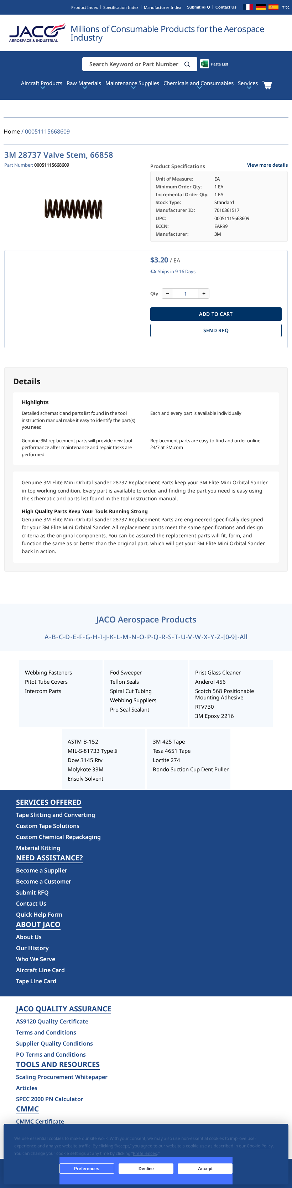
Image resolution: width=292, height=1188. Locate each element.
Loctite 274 (166, 760)
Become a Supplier (41, 870)
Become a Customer (43, 881)
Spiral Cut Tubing (131, 690)
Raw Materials (84, 83)
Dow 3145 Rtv (85, 760)
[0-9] (230, 637)
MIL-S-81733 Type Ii (93, 750)
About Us (29, 937)
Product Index (84, 7)
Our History (32, 948)
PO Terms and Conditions (51, 1054)
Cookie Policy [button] (260, 1146)
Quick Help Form (39, 914)
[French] (248, 8)
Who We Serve (35, 959)
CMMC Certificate (40, 1121)
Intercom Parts (43, 690)
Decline (146, 1168)
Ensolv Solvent (85, 778)
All (243, 637)
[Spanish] (273, 8)
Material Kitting (38, 848)
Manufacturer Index (162, 7)
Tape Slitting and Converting (55, 815)
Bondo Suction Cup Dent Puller (191, 769)
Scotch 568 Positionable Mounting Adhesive (224, 694)
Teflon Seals (124, 681)
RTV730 (204, 706)
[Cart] (267, 85)
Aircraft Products (41, 83)
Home (12, 131)
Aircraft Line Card (40, 970)
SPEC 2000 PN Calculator (49, 1099)
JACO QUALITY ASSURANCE (63, 1008)
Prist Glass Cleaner (218, 672)
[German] (260, 8)
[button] (187, 64)
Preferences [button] (145, 1153)
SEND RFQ (216, 330)
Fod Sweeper (126, 672)
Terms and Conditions (46, 1032)
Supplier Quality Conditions (54, 1043)
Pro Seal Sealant (129, 709)
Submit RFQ (198, 7)
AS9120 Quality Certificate (52, 1021)
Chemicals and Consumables (198, 83)
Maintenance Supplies (132, 83)
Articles (26, 1088)
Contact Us (225, 7)
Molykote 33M (86, 769)
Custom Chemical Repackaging (58, 837)
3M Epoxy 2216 (214, 715)
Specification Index (121, 7)
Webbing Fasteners (48, 672)
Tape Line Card (36, 981)
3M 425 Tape (169, 741)
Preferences (86, 1168)
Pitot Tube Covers (46, 681)
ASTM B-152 (83, 741)
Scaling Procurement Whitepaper (62, 1077)
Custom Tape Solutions (47, 826)
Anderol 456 (210, 681)
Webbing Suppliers (133, 700)
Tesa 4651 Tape (172, 750)
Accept (205, 1168)
